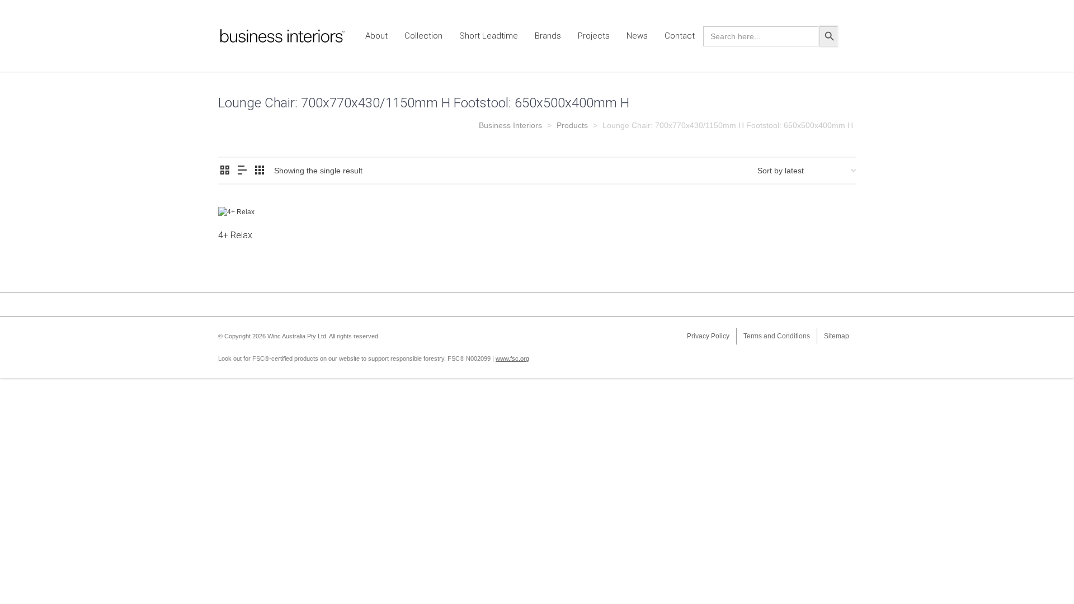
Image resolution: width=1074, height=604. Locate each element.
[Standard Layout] (225, 170)
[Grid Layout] (259, 170)
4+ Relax (235, 235)
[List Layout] (242, 170)
